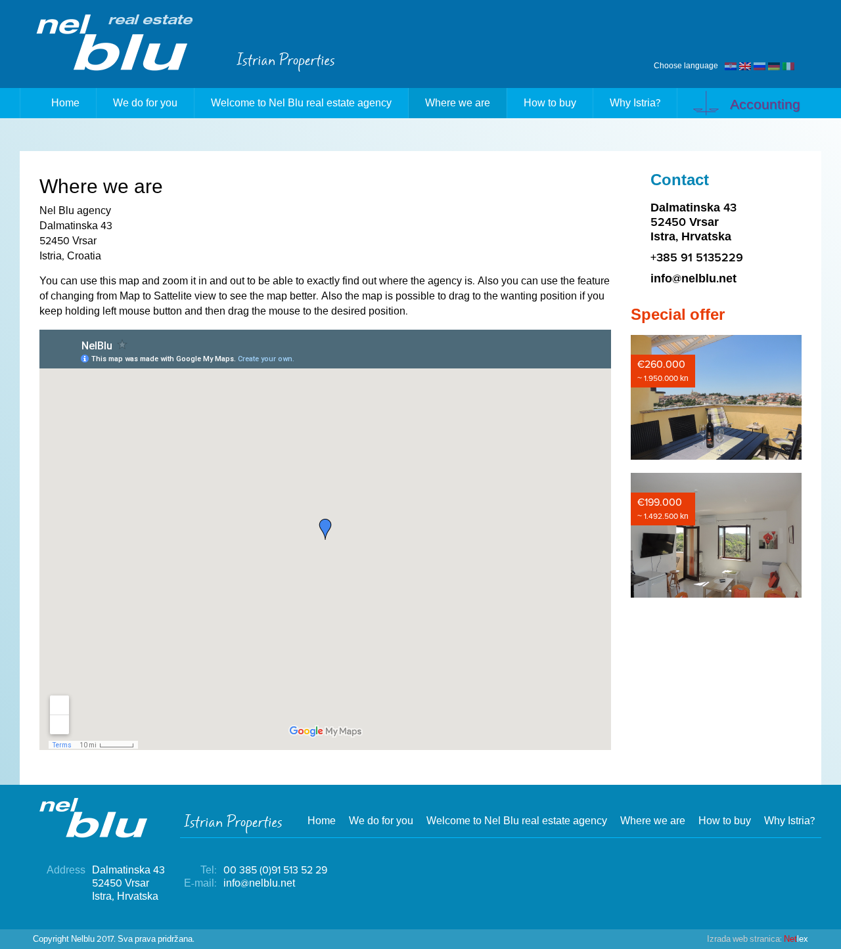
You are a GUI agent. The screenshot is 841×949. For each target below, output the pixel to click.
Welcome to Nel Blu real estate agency (301, 103)
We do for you (145, 103)
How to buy (550, 103)
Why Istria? (635, 103)
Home (65, 103)
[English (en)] (745, 65)
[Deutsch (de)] (774, 65)
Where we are (457, 103)
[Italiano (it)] (788, 65)
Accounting (763, 105)
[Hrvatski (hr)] (731, 65)
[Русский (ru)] (759, 65)
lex (757, 939)
